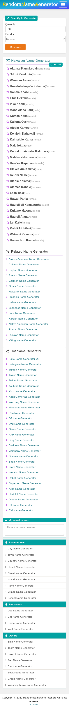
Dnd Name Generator (21, 423)
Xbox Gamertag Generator (24, 396)
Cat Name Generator (20, 616)
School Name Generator (22, 597)
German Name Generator (24, 280)
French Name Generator (23, 275)
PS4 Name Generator (21, 413)
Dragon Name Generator (23, 499)
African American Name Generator (29, 259)
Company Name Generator (24, 450)
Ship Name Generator (20, 641)
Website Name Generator (24, 472)
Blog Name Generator (21, 440)
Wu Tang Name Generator (24, 402)
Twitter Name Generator (23, 380)
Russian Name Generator (24, 334)
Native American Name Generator (28, 323)
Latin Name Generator (22, 313)
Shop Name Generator (22, 461)
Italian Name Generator (22, 302)
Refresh (57, 64)
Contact (34, 704)
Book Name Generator (21, 672)
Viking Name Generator (22, 340)
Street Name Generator (21, 573)
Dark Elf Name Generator (23, 494)
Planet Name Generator (22, 567)
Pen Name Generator (20, 660)
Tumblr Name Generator (23, 369)
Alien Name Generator (22, 488)
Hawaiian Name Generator (30, 60)
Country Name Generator (22, 560)
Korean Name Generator (23, 318)
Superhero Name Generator (25, 483)
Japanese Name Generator (25, 307)
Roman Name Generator (23, 329)
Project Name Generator (22, 654)
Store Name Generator (22, 466)
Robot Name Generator (22, 477)
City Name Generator (20, 548)
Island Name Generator (21, 579)
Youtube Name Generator (24, 385)
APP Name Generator (21, 434)
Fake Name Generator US (24, 358)
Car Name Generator (20, 666)
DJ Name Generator (20, 418)
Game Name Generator (22, 429)
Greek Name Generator (22, 286)
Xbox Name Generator (22, 391)
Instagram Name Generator (25, 364)
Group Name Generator (22, 678)
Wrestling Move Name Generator (27, 684)
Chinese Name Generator (24, 264)
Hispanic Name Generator (24, 296)
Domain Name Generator (23, 456)
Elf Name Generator (20, 505)
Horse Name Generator (21, 622)
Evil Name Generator (21, 510)
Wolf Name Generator (20, 629)
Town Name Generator (21, 554)
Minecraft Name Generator (24, 407)
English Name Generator (23, 269)
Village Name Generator (22, 591)
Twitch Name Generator (23, 374)
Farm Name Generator (21, 585)
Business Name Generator (24, 445)
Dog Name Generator (20, 610)
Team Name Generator (21, 647)
